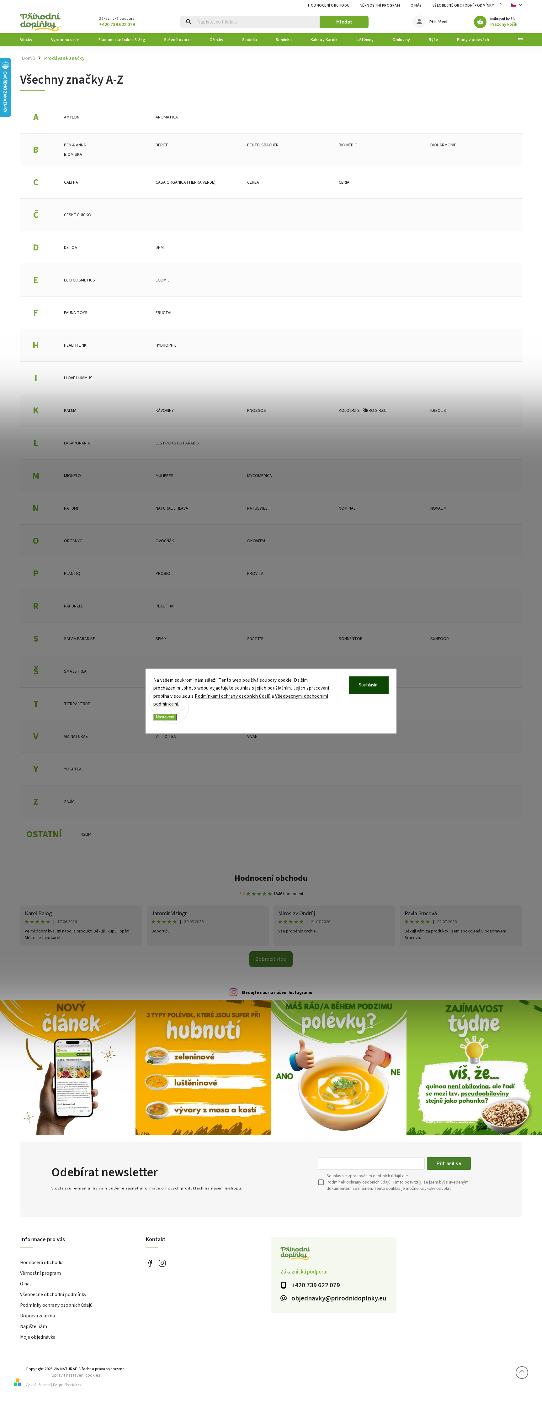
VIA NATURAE (76, 736)
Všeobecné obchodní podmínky (463, 5)
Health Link (75, 345)
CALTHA (71, 182)
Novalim (438, 508)
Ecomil (162, 280)
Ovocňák (165, 541)
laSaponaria (77, 443)
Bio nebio (348, 145)
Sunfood (439, 639)
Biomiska (73, 154)
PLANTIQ (72, 573)
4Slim (86, 834)
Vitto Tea (166, 736)
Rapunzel (73, 606)
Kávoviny (165, 410)
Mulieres (164, 476)
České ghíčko (77, 215)
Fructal (164, 313)
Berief (162, 145)
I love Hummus (78, 378)
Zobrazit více (271, 959)
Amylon (71, 117)
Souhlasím (369, 685)
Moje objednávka (38, 1337)
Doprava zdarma (37, 1315)
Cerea (253, 182)
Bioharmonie (443, 145)
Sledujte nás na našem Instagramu (277, 993)
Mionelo (72, 476)
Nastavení (165, 717)
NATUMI (71, 508)
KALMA (70, 410)
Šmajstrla (75, 671)
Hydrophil (166, 345)
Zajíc (69, 802)
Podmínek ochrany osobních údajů (359, 1182)
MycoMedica (259, 476)
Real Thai (165, 606)
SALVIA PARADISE (79, 639)
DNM (160, 247)
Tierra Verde (77, 704)
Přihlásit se (449, 1163)
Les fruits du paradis (177, 443)
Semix (161, 639)
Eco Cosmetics (79, 280)
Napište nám (33, 1326)
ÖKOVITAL (256, 541)
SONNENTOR (351, 639)
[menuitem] (31, 39)
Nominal (347, 508)
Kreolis (438, 410)
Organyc (73, 541)
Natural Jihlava (172, 508)
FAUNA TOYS (76, 313)
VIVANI (252, 736)
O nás (416, 5)
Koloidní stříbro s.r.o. (362, 410)
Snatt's (255, 639)
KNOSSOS (256, 410)
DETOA (70, 247)
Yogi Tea (73, 769)
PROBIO (163, 573)
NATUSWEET (258, 508)
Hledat (344, 21)
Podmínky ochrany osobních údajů (56, 1305)
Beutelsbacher (263, 145)
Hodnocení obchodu (329, 5)
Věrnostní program (380, 5)
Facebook (149, 1263)
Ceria (344, 182)
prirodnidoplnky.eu (162, 1263)
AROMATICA (167, 117)
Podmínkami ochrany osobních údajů (233, 696)
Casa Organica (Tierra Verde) (185, 182)
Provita (255, 573)
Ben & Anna (75, 145)
